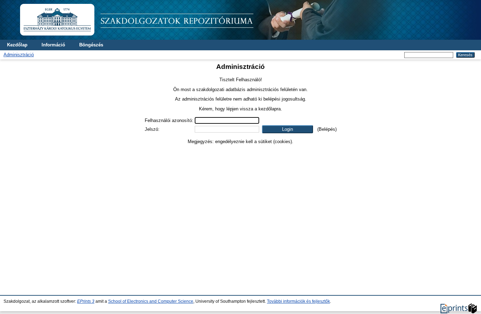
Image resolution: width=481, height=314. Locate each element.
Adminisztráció (19, 54)
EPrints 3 (85, 301)
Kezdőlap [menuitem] (17, 44)
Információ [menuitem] (53, 44)
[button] (287, 129)
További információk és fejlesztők (298, 301)
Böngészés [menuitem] (91, 44)
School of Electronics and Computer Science (150, 301)
